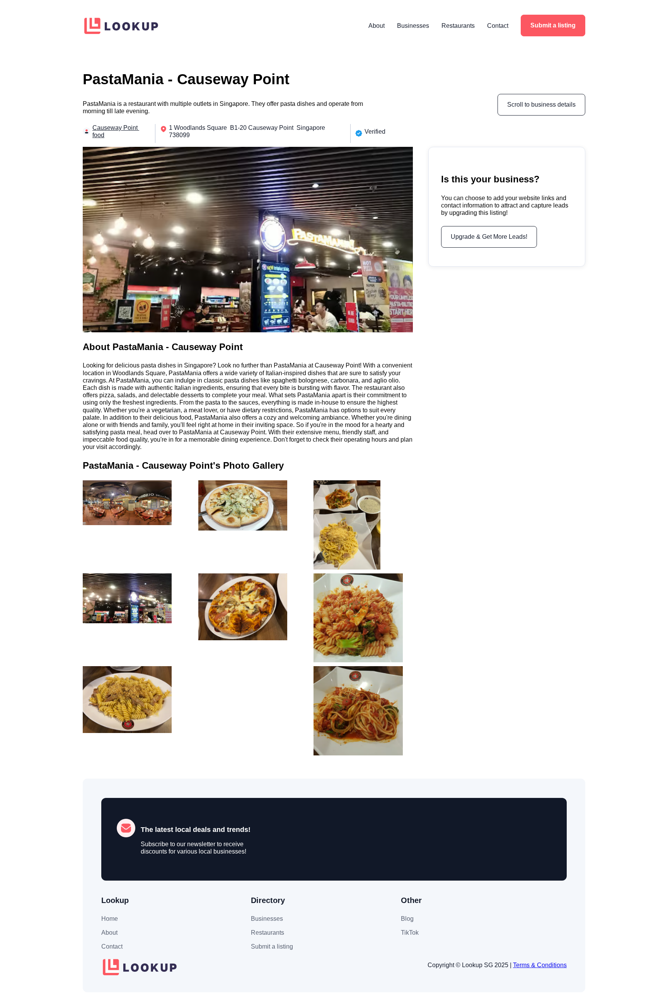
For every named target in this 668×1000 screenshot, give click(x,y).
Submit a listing (553, 25)
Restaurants (458, 25)
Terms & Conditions (540, 965)
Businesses (413, 25)
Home (109, 918)
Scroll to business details (541, 104)
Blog (407, 918)
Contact (497, 25)
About (376, 25)
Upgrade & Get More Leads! (489, 236)
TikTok (410, 932)
